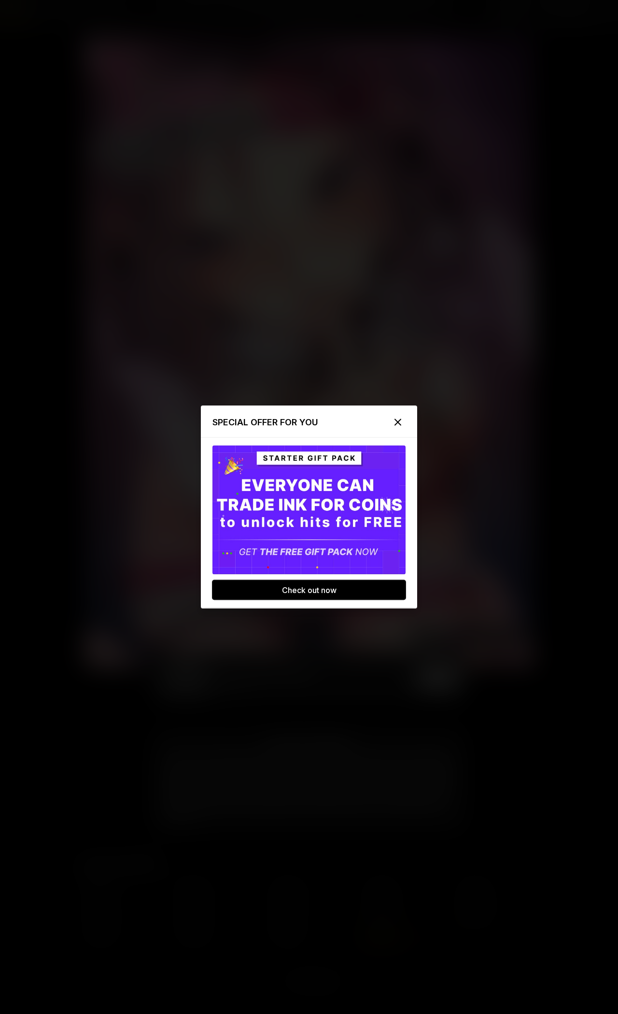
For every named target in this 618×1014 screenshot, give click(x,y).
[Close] (398, 422)
